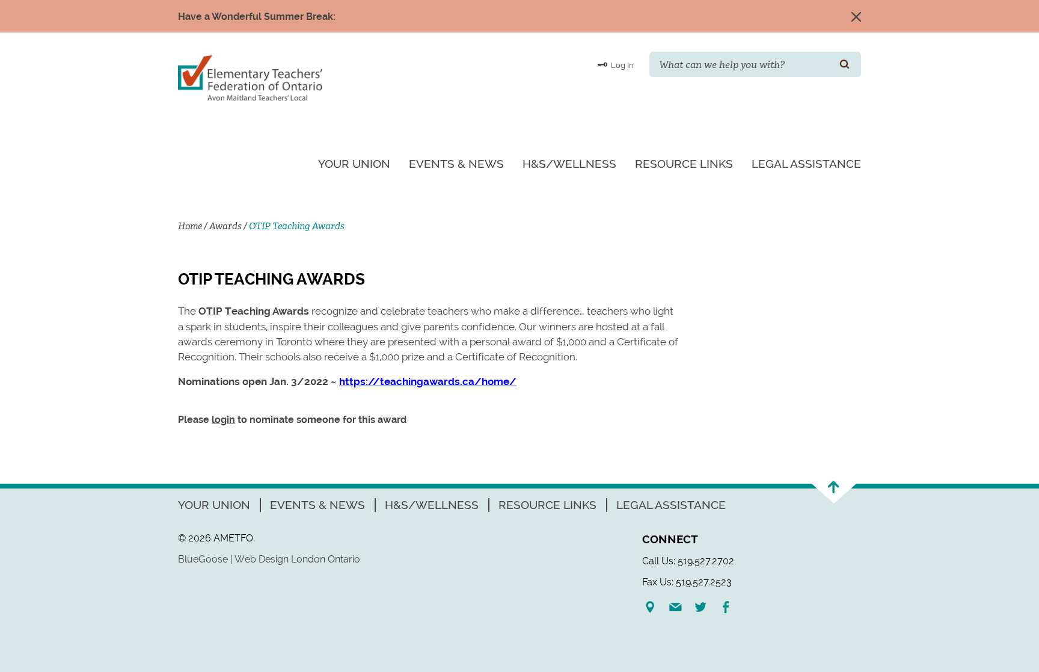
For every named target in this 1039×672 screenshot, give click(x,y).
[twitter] (705, 607)
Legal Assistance (806, 163)
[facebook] (730, 607)
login (223, 419)
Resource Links (684, 163)
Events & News (456, 163)
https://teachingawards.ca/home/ (427, 381)
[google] (654, 607)
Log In (621, 65)
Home (190, 226)
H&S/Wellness (569, 163)
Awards (225, 226)
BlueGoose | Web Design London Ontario (269, 559)
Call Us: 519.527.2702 (688, 561)
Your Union (354, 163)
